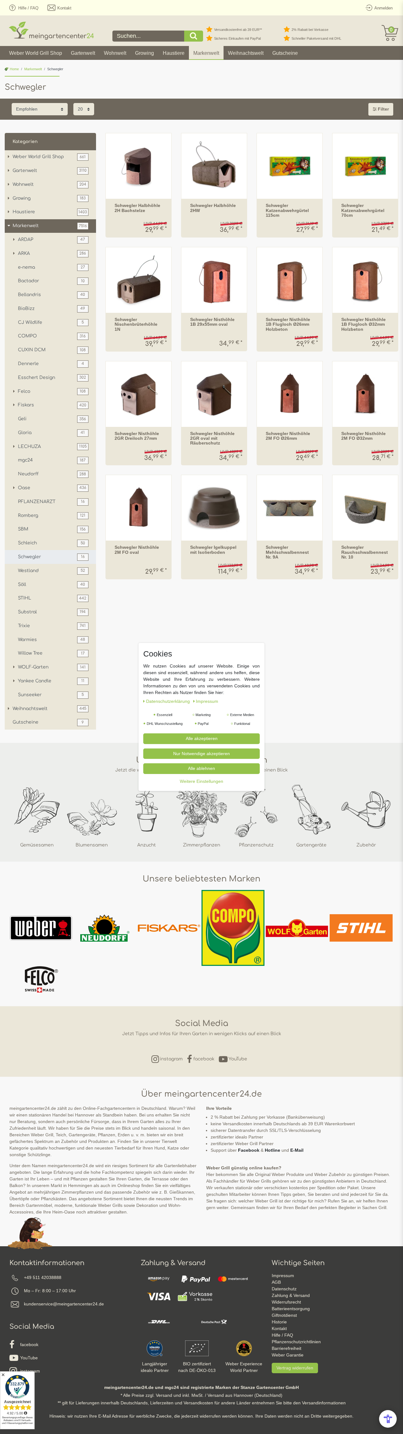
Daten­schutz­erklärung (168, 701)
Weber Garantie (288, 1354)
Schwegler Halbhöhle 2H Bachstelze (137, 208)
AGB (276, 1282)
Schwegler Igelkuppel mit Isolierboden (213, 549)
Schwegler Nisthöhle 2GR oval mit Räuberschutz (212, 438)
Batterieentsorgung (291, 1308)
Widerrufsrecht (286, 1302)
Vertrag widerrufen (294, 1367)
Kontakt (279, 1328)
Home (14, 69)
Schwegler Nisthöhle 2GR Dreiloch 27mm (137, 436)
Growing (144, 53)
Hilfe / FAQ (282, 1335)
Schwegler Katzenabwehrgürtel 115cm (287, 210)
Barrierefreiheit (286, 1348)
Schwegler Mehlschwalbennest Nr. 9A (287, 552)
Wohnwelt (115, 53)
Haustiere (173, 53)
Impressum (283, 1275)
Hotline (272, 1150)
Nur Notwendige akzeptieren (201, 753)
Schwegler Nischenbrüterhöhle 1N (136, 324)
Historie (279, 1321)
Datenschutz (284, 1288)
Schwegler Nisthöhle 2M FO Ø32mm (363, 436)
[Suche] (193, 36)
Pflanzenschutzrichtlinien (296, 1341)
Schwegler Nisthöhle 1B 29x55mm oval (212, 322)
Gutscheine (285, 53)
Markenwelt (206, 53)
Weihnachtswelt (246, 53)
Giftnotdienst (284, 1315)
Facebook (248, 1150)
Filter (383, 109)
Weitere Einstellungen (201, 780)
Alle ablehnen (201, 768)
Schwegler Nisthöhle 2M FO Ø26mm (288, 436)
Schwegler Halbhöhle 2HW (213, 208)
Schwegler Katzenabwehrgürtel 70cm (362, 210)
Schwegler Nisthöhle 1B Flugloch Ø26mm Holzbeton (288, 324)
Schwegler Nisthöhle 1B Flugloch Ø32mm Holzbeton (363, 324)
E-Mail (297, 1150)
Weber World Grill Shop (35, 53)
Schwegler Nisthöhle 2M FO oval (137, 549)
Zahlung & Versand (291, 1295)
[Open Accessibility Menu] (388, 1419)
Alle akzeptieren (202, 738)
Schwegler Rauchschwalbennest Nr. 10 (364, 552)
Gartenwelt (83, 53)
